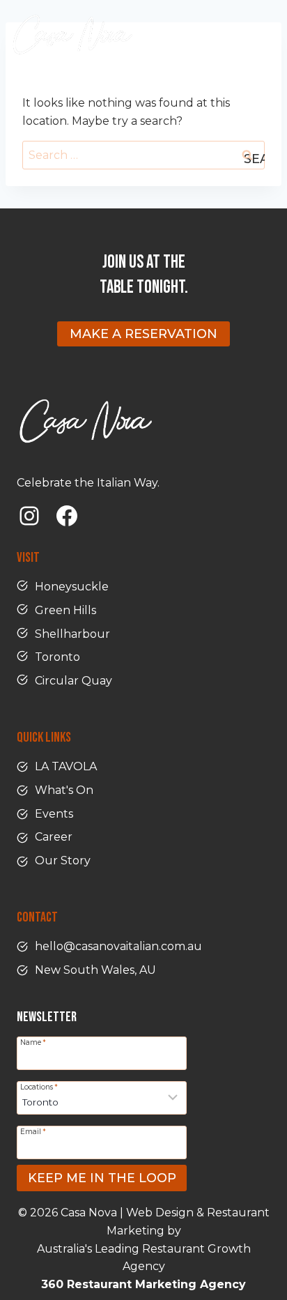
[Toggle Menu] (262, 36)
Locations (39, 1087)
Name (33, 1042)
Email (33, 1131)
